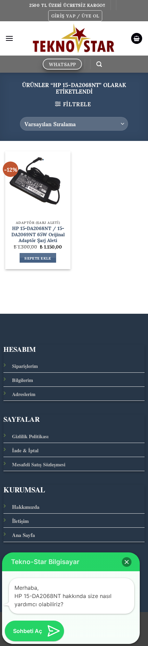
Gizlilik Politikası (30, 436)
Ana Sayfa (23, 535)
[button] (75, 15)
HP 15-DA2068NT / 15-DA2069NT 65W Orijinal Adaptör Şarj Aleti (38, 234)
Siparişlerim (25, 366)
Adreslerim (23, 394)
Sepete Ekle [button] (37, 258)
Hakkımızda (26, 507)
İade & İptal (25, 450)
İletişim (20, 521)
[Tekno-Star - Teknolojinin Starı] (73, 38)
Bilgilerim (22, 380)
